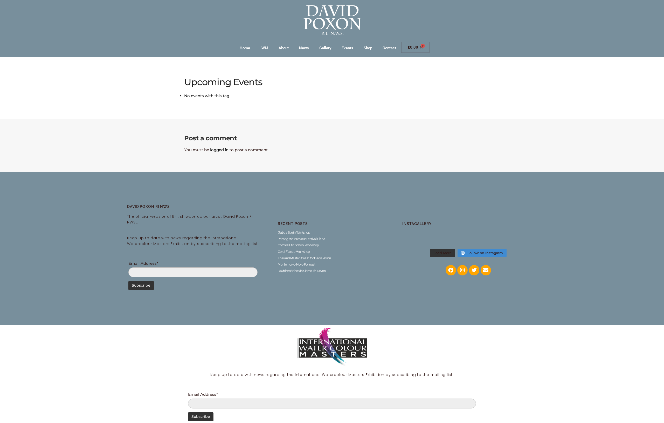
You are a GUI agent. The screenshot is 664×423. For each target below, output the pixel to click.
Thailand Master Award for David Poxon (304, 258)
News (304, 48)
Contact (389, 48)
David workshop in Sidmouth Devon (302, 271)
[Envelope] (486, 270)
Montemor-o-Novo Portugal (296, 264)
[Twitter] (474, 270)
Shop (368, 48)
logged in (219, 149)
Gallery (325, 48)
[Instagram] (462, 270)
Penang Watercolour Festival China (301, 239)
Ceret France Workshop (294, 252)
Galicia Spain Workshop (294, 232)
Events (347, 48)
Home (245, 48)
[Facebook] (451, 270)
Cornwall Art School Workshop (298, 245)
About (284, 48)
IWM (264, 48)
